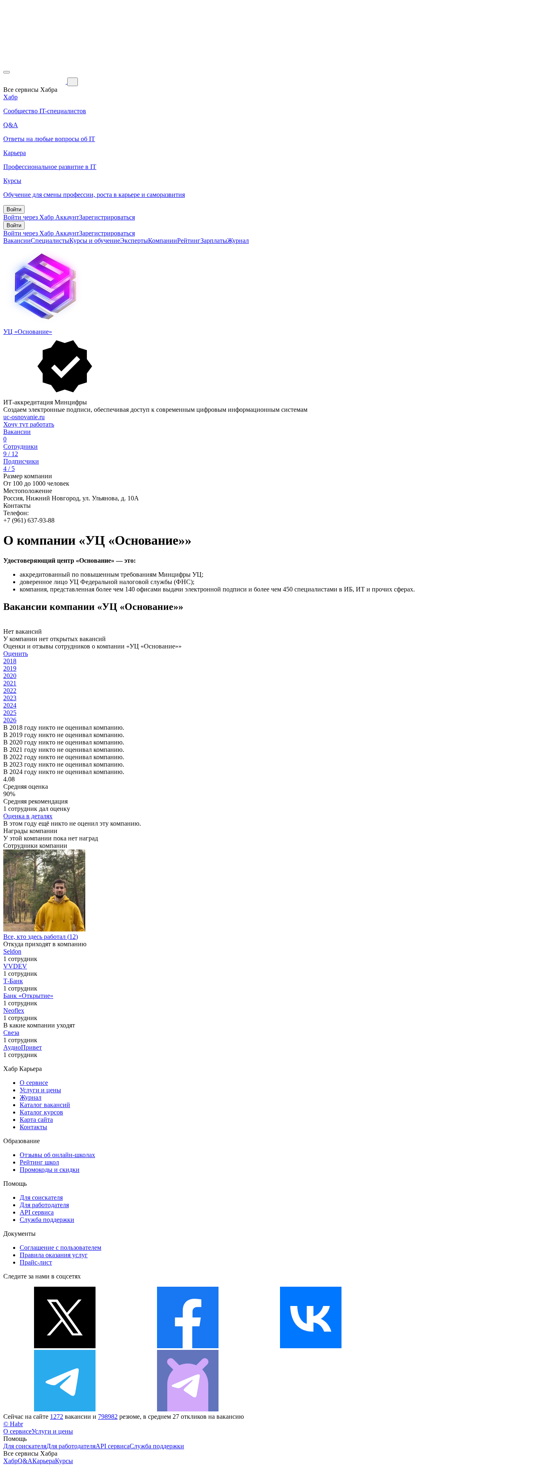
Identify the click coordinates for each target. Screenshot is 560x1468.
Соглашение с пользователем (60, 1247)
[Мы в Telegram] (64, 1409)
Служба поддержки (47, 1219)
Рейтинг (188, 240)
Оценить (15, 653)
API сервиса (37, 1212)
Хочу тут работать (28, 424)
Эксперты (134, 240)
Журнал (238, 240)
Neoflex (13, 1010)
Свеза (11, 1032)
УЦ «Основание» (27, 331)
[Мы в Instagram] (433, 1345)
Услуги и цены (40, 1090)
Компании (162, 240)
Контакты (33, 1126)
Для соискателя (41, 1197)
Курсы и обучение (94, 240)
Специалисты (50, 240)
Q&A (25, 1460)
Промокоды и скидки (50, 1169)
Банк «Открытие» (28, 995)
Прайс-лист (36, 1262)
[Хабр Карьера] (35, 81)
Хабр (10, 1460)
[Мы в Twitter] (64, 1345)
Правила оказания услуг (54, 1254)
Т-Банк (13, 980)
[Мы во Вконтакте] (310, 1345)
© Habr (13, 1423)
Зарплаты (213, 240)
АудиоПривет (22, 1047)
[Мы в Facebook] (187, 1345)
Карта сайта (36, 1119)
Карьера (43, 1460)
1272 (56, 1416)
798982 (108, 1416)
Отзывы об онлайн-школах (57, 1154)
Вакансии (17, 240)
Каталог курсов (41, 1112)
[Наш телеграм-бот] (187, 1409)
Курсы (64, 1460)
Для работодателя (44, 1204)
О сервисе (34, 1082)
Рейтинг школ (39, 1162)
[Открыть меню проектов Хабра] (6, 72)
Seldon (12, 951)
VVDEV (15, 966)
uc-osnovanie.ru (24, 416)
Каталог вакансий (45, 1104)
